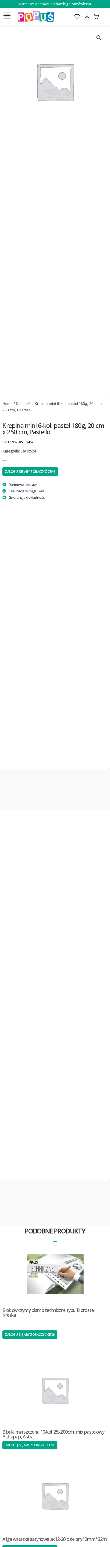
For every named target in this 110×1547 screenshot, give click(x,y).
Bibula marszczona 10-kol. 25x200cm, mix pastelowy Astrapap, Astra (53, 1434)
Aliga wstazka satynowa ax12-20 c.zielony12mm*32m (54, 1539)
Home (7, 403)
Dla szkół (23, 403)
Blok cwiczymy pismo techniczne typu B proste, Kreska (48, 1312)
